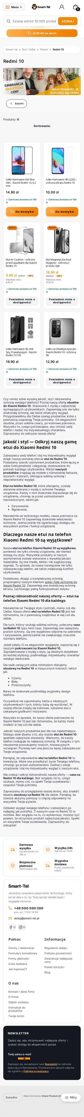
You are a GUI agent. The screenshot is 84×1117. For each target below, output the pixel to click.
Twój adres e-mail (19, 1054)
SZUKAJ (68, 21)
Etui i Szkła (28, 49)
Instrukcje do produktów (16, 1009)
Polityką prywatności (36, 1071)
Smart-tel (12, 49)
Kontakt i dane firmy (21, 991)
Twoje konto (16, 1016)
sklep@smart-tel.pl (26, 918)
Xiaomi (44, 49)
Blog (47, 972)
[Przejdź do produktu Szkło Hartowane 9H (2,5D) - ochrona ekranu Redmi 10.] (62, 160)
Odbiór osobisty (18, 1002)
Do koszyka (24, 212)
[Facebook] (12, 927)
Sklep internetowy (40, 1096)
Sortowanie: (42, 126)
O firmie (13, 997)
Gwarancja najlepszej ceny (58, 960)
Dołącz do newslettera (24, 1058)
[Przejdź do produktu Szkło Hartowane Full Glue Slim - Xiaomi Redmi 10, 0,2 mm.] (22, 160)
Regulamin (51, 1064)
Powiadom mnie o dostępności (22, 301)
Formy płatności (18, 958)
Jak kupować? (17, 969)
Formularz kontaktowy (22, 953)
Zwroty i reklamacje (21, 948)
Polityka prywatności (58, 953)
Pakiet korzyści (54, 967)
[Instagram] (22, 927)
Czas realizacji (17, 963)
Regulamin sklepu (55, 948)
